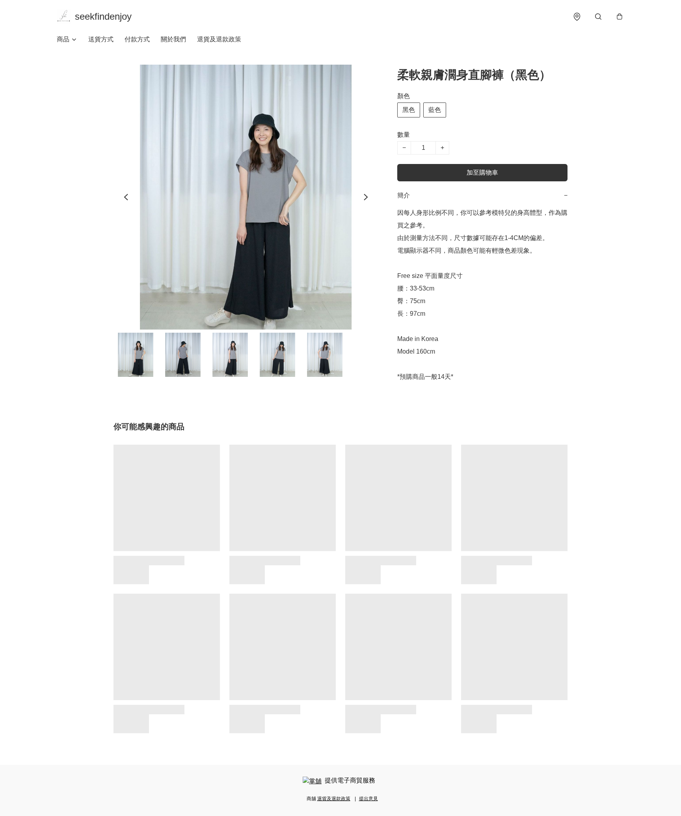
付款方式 (137, 39)
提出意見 (368, 798)
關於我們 (173, 39)
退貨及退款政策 (219, 39)
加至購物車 (482, 172)
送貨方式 (101, 39)
